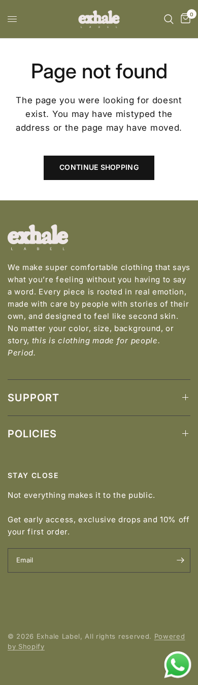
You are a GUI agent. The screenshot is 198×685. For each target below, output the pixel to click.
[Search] (168, 19)
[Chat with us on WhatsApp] (177, 664)
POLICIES (32, 434)
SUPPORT (33, 398)
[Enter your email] (180, 560)
